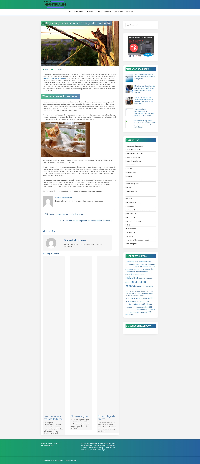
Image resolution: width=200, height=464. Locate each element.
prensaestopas (131, 214)
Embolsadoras (131, 172)
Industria (108, 12)
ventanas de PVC (144, 312)
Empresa (90, 12)
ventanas (147, 307)
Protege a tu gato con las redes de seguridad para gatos (76, 23)
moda (127, 293)
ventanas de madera (131, 312)
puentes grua (130, 217)
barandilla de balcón (133, 157)
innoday (138, 289)
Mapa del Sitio (46, 443)
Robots (128, 225)
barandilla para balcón (133, 161)
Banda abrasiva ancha (133, 150)
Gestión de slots (131, 191)
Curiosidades (79, 12)
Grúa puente (136, 274)
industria (132, 277)
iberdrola (143, 274)
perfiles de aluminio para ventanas (138, 210)
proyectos (143, 298)
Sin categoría (58, 69)
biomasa (151, 264)
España (149, 272)
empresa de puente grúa (134, 183)
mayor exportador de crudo (139, 291)
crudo (127, 269)
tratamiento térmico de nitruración (138, 240)
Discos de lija (150, 269)
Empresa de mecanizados (136, 272)
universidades (139, 307)
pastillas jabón (130, 295)
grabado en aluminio (133, 195)
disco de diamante (136, 269)
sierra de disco (131, 229)
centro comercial (130, 267)
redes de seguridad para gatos (54, 78)
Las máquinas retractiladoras (53, 418)
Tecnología (119, 12)
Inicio (69, 12)
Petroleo (142, 295)
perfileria (136, 295)
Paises (151, 293)
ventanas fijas (129, 314)
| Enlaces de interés (47, 445)
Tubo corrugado (131, 244)
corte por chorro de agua (145, 267)
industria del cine (143, 278)
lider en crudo (144, 289)
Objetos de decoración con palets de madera (64, 214)
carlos (46, 69)
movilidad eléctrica (137, 293)
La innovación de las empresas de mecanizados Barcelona (85, 221)
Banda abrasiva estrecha (134, 153)
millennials (149, 291)
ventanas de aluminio (146, 310)
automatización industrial (135, 146)
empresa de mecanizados (135, 180)
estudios (128, 274)
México (147, 293)
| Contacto (55, 443)
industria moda (141, 286)
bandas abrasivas (140, 264)
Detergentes (130, 168)
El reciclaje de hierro (107, 418)
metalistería (130, 206)
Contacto (129, 12)
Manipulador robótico (133, 202)
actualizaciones (132, 262)
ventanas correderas (131, 310)
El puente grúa (79, 416)
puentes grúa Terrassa (134, 221)
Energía (99, 12)
